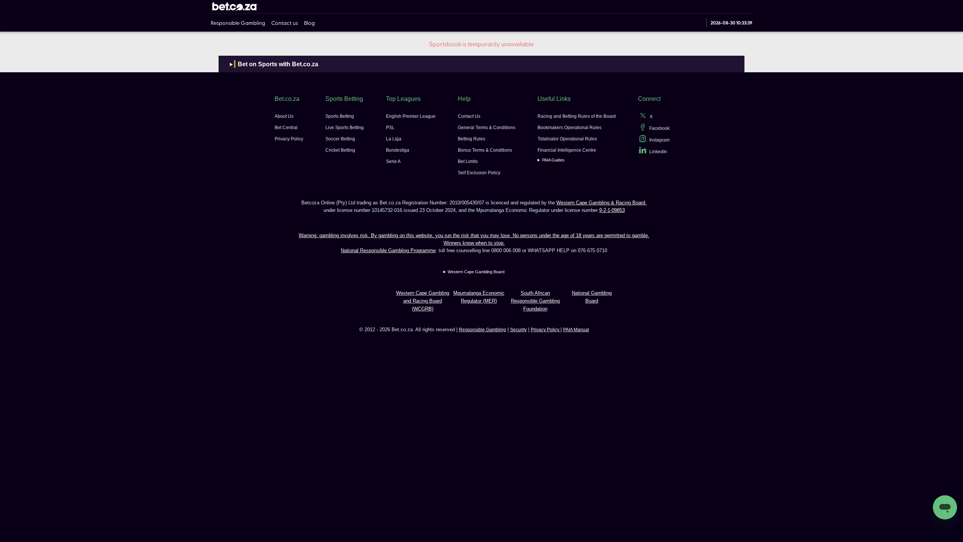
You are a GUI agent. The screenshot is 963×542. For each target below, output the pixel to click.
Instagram (659, 140)
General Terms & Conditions (486, 127)
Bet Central (286, 127)
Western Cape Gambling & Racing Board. (601, 203)
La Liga (393, 139)
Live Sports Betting (344, 127)
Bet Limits (468, 161)
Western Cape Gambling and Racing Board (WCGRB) (422, 301)
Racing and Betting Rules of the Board (577, 116)
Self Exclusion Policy (479, 173)
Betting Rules (471, 139)
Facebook (659, 128)
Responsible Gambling (238, 22)
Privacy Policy (289, 139)
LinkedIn (658, 151)
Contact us (284, 22)
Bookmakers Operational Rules (569, 127)
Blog (309, 22)
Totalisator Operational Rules (567, 139)
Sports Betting (339, 116)
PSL (390, 127)
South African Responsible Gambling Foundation (535, 301)
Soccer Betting (340, 139)
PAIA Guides (553, 160)
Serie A (393, 161)
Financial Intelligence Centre (567, 150)
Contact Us (469, 116)
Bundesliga (397, 150)
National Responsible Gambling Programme (388, 250)
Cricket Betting (340, 150)
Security (518, 329)
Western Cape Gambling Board (476, 271)
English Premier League (411, 116)
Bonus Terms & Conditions (485, 150)
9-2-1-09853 (612, 210)
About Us (284, 116)
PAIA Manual (576, 329)
